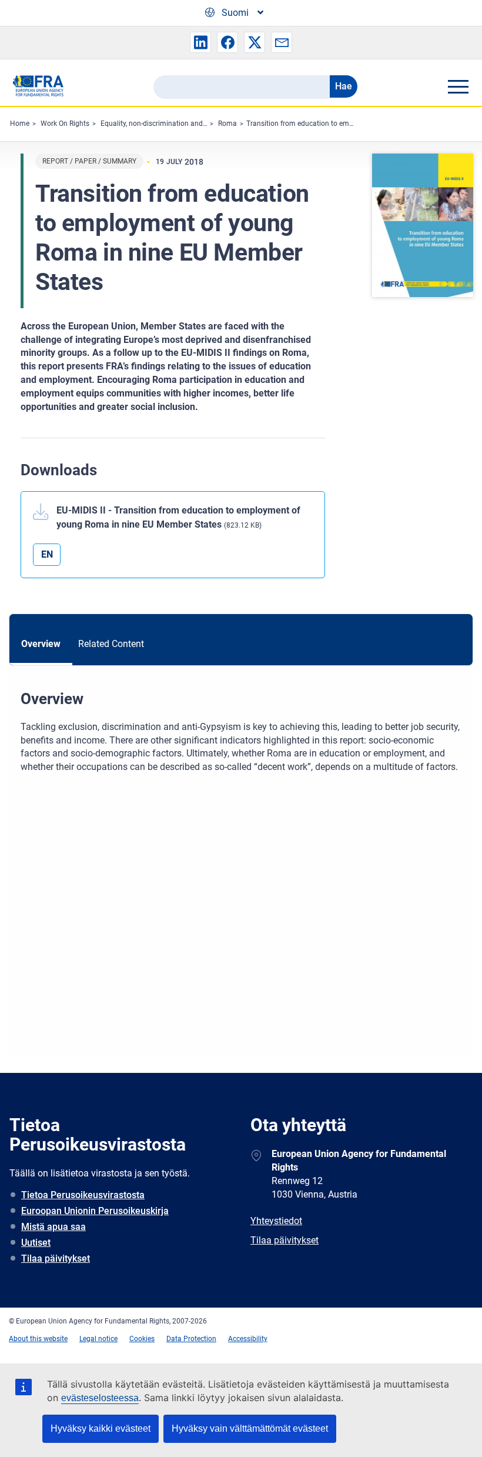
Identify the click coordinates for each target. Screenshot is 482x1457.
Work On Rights (65, 123)
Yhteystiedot (276, 1220)
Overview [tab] (41, 643)
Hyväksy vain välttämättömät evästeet (250, 1428)
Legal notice (98, 1339)
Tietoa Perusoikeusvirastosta (83, 1195)
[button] (200, 42)
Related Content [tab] (111, 643)
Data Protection (191, 1339)
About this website (38, 1339)
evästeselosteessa (100, 1398)
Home (19, 123)
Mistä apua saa (53, 1226)
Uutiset (36, 1242)
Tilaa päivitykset (55, 1258)
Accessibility (247, 1339)
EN (47, 554)
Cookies (142, 1339)
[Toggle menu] (458, 86)
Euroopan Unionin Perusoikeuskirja (95, 1210)
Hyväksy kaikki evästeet (100, 1428)
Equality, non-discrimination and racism (163, 123)
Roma (227, 123)
